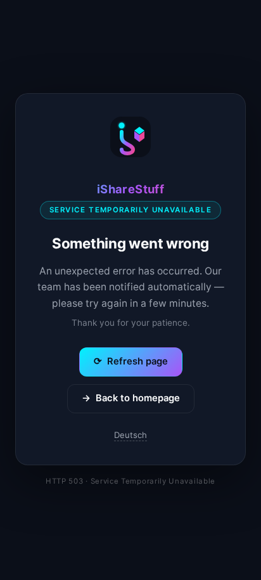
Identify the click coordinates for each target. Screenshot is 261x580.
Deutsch (130, 435)
